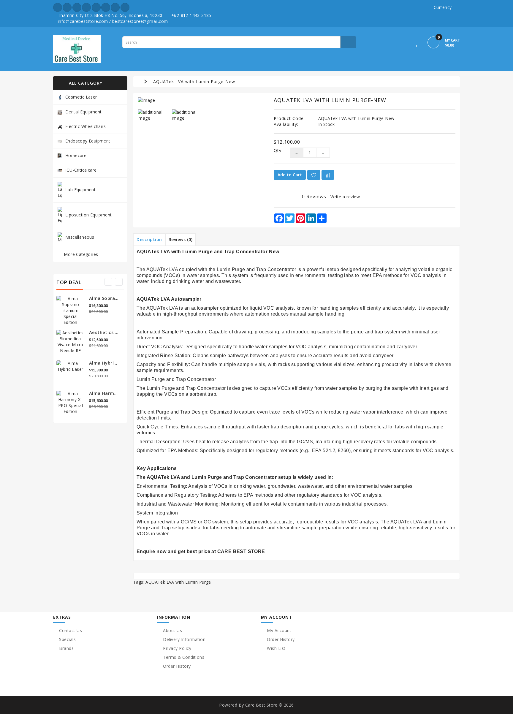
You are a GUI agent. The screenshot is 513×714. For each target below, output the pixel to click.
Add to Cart (290, 175)
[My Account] (404, 43)
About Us (172, 630)
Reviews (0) (181, 239)
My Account (279, 630)
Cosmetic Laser (81, 97)
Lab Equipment (80, 189)
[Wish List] (417, 43)
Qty (277, 150)
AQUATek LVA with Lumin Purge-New (194, 81)
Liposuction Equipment (88, 214)
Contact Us (70, 630)
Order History (177, 666)
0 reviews (314, 196)
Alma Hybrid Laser (109, 363)
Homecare (75, 155)
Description (149, 239)
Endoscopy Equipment (87, 141)
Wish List (276, 648)
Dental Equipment (83, 112)
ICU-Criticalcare (80, 170)
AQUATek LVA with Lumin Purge (178, 582)
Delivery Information (184, 639)
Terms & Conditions (183, 657)
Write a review (345, 197)
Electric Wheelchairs (85, 126)
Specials (67, 639)
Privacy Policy (177, 648)
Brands (66, 648)
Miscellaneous (79, 237)
